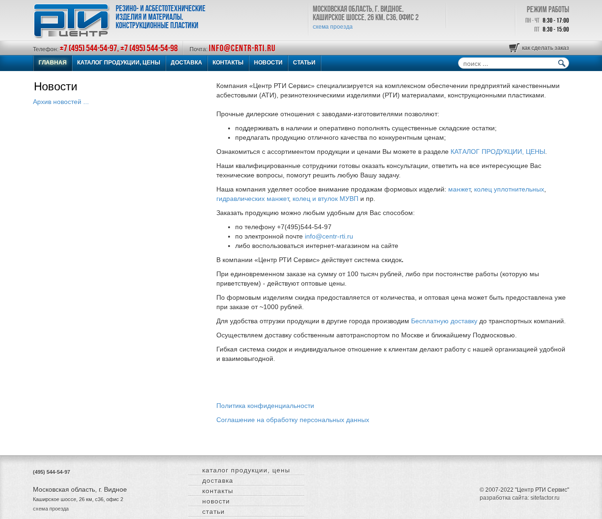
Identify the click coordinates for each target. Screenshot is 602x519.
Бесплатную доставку (444, 321)
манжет (459, 189)
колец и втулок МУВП (325, 198)
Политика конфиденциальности (265, 405)
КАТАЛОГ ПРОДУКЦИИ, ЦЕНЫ (118, 62)
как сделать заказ (545, 48)
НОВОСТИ (268, 62)
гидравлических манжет (252, 198)
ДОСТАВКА (186, 62)
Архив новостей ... (61, 101)
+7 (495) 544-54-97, (90, 48)
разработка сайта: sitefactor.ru (520, 498)
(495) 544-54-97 (51, 472)
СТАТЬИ (304, 62)
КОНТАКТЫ (228, 62)
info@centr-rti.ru (242, 48)
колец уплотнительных (509, 189)
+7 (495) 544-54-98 (149, 48)
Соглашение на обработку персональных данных (292, 419)
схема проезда (333, 27)
